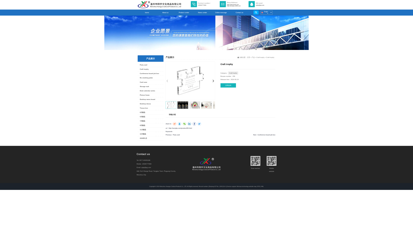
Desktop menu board (147, 99)
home (147, 12)
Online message (221, 12)
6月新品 (142, 112)
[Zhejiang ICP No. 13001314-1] (218, 186)
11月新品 (143, 129)
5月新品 (142, 117)
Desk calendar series (147, 91)
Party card (143, 65)
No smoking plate (146, 78)
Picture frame (144, 95)
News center (202, 12)
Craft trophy (144, 69)
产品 (253, 57)
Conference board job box (149, 73)
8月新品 (142, 125)
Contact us (239, 12)
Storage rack (144, 86)
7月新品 (142, 121)
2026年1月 (143, 138)
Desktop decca (145, 104)
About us (165, 12)
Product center (184, 12)
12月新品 (143, 134)
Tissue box (144, 108)
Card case (143, 82)
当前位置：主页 (244, 57)
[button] (213, 81)
